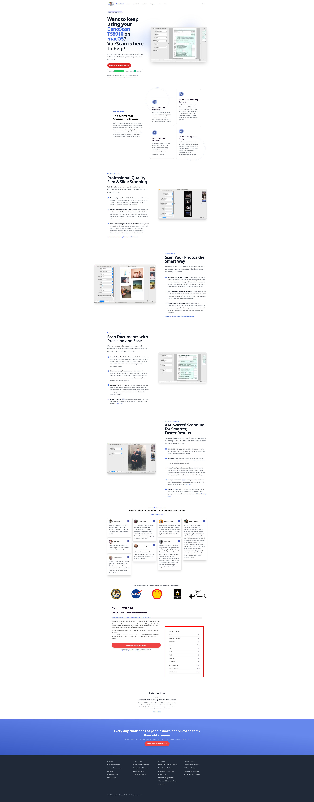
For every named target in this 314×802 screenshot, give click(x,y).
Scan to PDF (162, 784)
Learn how (119, 404)
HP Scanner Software (190, 768)
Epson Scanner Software (191, 771)
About (165, 4)
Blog (159, 4)
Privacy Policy (111, 778)
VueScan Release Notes (114, 768)
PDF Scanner (162, 774)
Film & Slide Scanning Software (167, 765)
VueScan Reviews (112, 774)
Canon (143, 624)
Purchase (144, 4)
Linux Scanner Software (165, 768)
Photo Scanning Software (166, 778)
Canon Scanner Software (191, 765)
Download (136, 4)
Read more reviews (157, 514)
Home (128, 4)
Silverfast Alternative (139, 774)
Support (152, 4)
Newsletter (110, 771)
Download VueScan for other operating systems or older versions (122, 77)
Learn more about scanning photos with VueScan (179, 316)
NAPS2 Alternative (138, 771)
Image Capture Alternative (141, 765)
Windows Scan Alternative (141, 768)
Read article (157, 712)
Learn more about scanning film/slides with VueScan (122, 237)
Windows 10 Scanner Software (167, 781)
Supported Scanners (113, 765)
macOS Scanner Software (166, 771)
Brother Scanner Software (192, 774)
